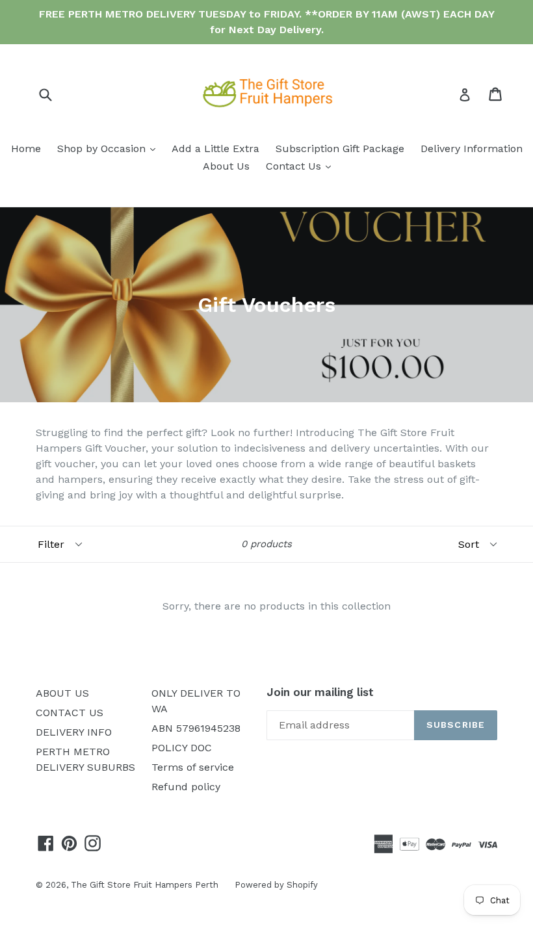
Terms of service (192, 767)
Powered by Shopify (276, 885)
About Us (226, 166)
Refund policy (185, 786)
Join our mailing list (320, 692)
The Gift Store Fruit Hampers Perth (144, 885)
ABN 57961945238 (195, 728)
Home (26, 148)
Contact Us (301, 165)
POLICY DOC (181, 747)
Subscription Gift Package (340, 148)
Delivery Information (472, 148)
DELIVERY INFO (74, 732)
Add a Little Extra (215, 148)
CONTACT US (69, 712)
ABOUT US (62, 693)
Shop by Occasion (109, 148)
